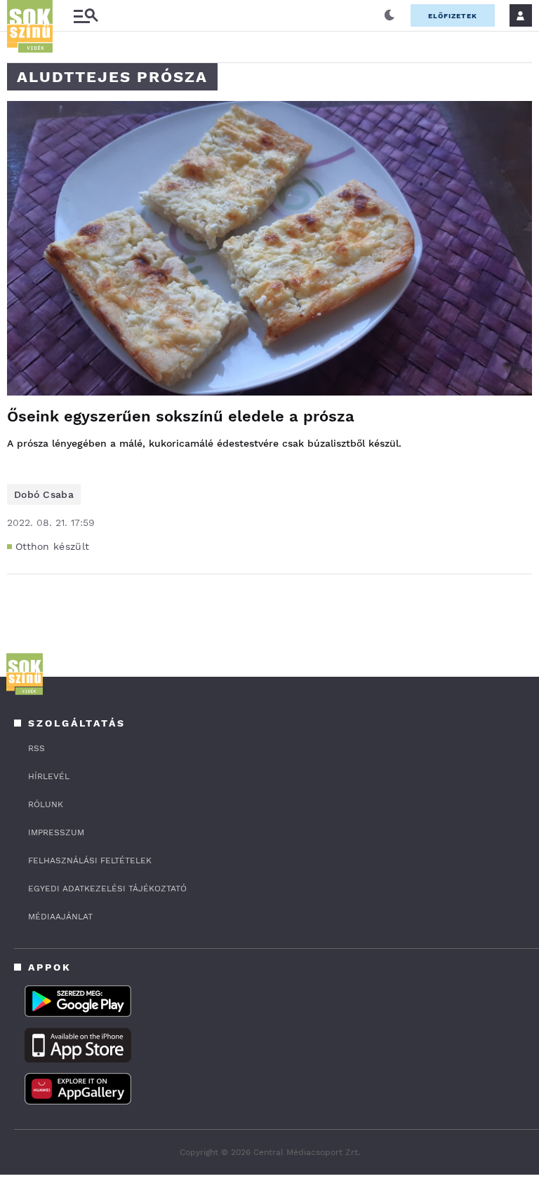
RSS (36, 748)
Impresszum (56, 832)
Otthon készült (52, 546)
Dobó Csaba (44, 494)
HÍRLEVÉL (48, 776)
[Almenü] (86, 16)
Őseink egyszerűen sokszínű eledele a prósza (180, 416)
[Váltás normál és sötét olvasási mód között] (389, 15)
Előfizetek (452, 16)
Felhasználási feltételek (90, 860)
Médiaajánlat (60, 917)
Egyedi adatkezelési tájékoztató (107, 888)
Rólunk (45, 804)
